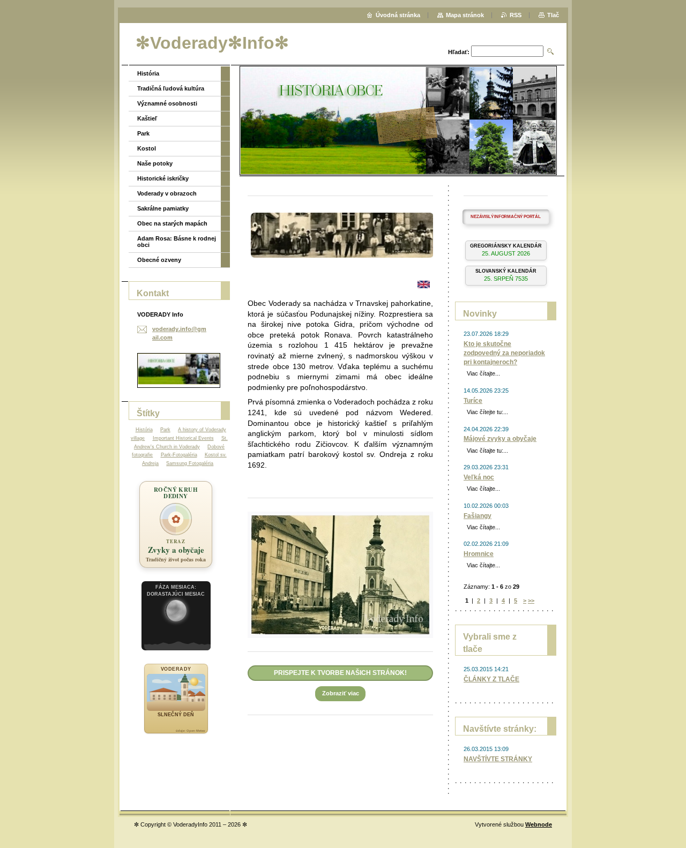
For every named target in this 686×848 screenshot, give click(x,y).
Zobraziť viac (340, 693)
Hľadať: (458, 52)
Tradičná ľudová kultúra (170, 88)
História (148, 73)
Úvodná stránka (398, 15)
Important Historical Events (183, 438)
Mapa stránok (465, 15)
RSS (515, 15)
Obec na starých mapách (172, 223)
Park (143, 133)
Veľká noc (479, 477)
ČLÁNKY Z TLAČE (491, 679)
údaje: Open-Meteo (190, 730)
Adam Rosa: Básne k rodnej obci (176, 241)
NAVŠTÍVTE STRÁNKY (498, 759)
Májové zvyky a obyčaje (500, 438)
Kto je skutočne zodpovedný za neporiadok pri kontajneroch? (504, 353)
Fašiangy (477, 516)
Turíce (473, 400)
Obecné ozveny (159, 260)
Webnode (538, 824)
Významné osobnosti (167, 103)
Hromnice (479, 554)
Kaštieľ (147, 118)
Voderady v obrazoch (167, 193)
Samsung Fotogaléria (189, 463)
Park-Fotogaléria (179, 454)
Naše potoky (155, 163)
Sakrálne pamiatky (163, 208)
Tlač (553, 15)
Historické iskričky (163, 178)
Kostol (146, 148)
